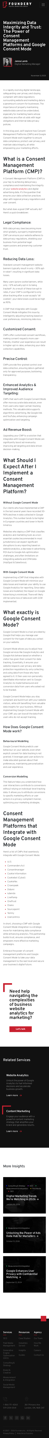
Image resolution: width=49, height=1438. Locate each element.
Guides (22, 1355)
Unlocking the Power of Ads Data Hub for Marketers (23, 1234)
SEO (5, 1338)
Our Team (38, 1338)
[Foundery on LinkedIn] (28, 1418)
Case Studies (24, 1338)
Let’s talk (20, 1029)
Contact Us (39, 1355)
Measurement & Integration (9, 1378)
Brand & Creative (7, 1371)
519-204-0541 (9, 1408)
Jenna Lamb (21, 61)
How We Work (37, 1344)
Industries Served (23, 1344)
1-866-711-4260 (10, 1405)
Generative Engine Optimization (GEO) (9, 1354)
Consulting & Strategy (9, 1364)
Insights (22, 1350)
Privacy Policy (8, 1433)
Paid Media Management (9, 1344)
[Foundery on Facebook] (5, 1418)
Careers (37, 1350)
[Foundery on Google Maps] (22, 1418)
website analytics (19, 189)
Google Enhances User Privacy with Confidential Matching (22, 1274)
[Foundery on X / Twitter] (11, 1418)
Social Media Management (9, 1386)
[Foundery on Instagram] (17, 1418)
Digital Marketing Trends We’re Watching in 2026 (21, 1198)
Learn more (12, 1095)
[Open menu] (43, 4)
